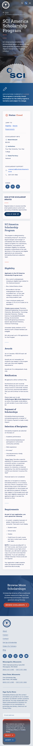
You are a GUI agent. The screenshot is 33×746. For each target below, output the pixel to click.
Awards (15, 125)
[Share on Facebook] (7, 187)
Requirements (10, 129)
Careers (5, 635)
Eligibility (8, 125)
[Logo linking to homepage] (5, 3)
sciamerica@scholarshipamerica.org (18, 170)
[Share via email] (13, 187)
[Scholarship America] (7, 624)
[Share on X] (18, 187)
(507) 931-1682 (13, 175)
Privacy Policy (13, 730)
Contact (6, 639)
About (5, 631)
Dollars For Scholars (9, 646)
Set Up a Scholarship (10, 642)
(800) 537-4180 (8, 669)
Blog (4, 650)
